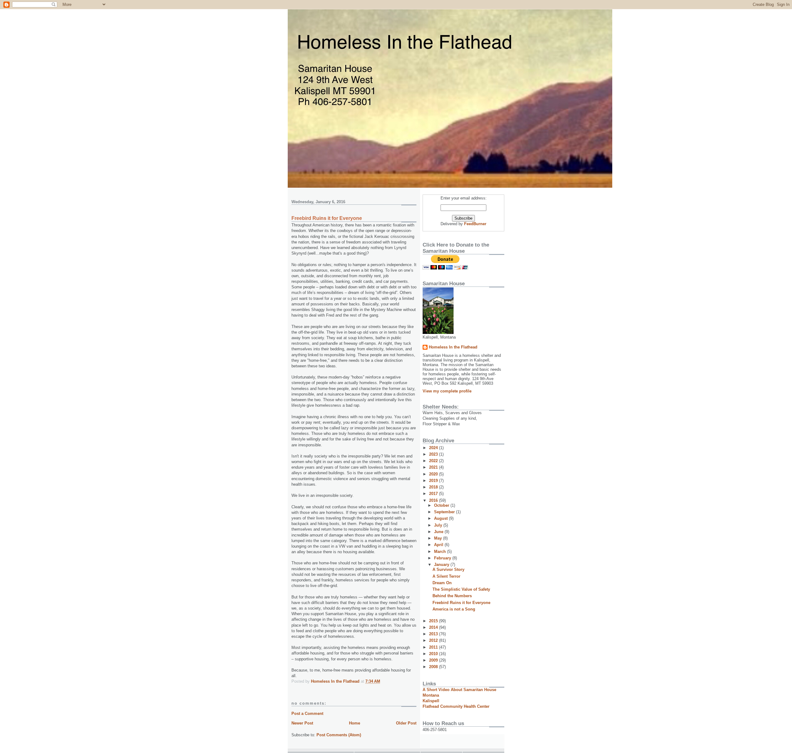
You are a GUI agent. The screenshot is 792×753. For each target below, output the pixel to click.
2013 (434, 634)
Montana (431, 695)
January (442, 564)
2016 (434, 500)
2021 (434, 467)
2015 (434, 621)
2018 (434, 487)
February (443, 558)
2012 (434, 640)
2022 (434, 460)
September (445, 512)
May (438, 538)
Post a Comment (307, 713)
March (440, 551)
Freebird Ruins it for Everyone (461, 602)
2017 (434, 493)
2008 (434, 666)
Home (354, 723)
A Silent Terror (446, 576)
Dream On (442, 582)
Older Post (406, 723)
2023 (434, 454)
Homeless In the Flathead (453, 347)
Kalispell (431, 700)
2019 (434, 480)
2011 (434, 647)
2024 (434, 447)
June (439, 531)
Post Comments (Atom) (338, 735)
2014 (434, 627)
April (439, 544)
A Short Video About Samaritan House (459, 689)
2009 (434, 660)
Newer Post (302, 723)
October (442, 505)
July (438, 525)
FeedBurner (475, 223)
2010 (434, 653)
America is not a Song (454, 609)
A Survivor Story (448, 569)
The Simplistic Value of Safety (461, 589)
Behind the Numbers (452, 595)
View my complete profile (447, 391)
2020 (434, 474)
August (441, 518)
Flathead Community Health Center (456, 706)
